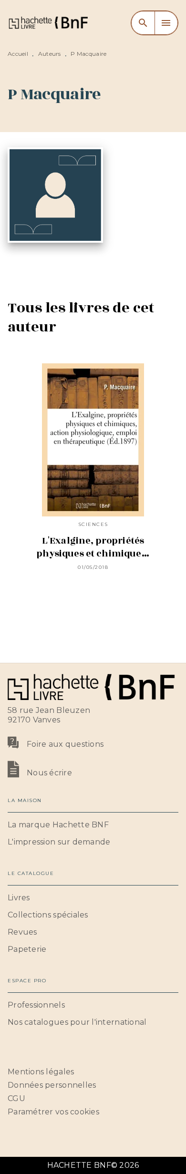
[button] (93, 825)
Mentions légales (41, 1071)
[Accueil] (48, 22)
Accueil (18, 53)
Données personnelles (52, 1085)
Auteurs (49, 53)
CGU (16, 1098)
